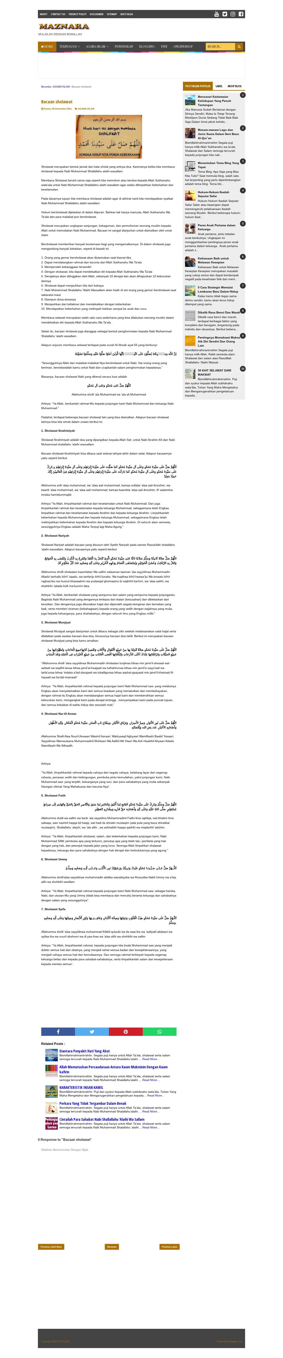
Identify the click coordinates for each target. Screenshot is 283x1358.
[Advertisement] (169, 28)
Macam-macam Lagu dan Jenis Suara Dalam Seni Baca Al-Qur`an (218, 134)
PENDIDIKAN (124, 46)
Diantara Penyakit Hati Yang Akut (84, 1050)
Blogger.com (236, 1341)
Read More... (151, 1059)
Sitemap (112, 14)
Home (48, 46)
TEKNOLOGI (68, 46)
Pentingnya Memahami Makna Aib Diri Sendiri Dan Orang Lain (219, 341)
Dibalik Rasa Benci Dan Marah (219, 312)
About (43, 14)
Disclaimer (96, 14)
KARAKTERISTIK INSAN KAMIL (81, 1087)
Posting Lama (169, 1247)
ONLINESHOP (183, 46)
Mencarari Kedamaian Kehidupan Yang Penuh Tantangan (214, 100)
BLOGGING (147, 46)
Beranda (111, 1247)
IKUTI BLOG (126, 14)
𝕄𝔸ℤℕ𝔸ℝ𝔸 (63, 1341)
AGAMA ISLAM (95, 46)
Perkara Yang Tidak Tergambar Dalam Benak (92, 1103)
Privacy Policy (77, 14)
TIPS (164, 46)
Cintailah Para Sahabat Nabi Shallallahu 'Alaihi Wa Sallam (101, 1119)
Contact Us (58, 14)
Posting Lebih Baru (51, 1247)
